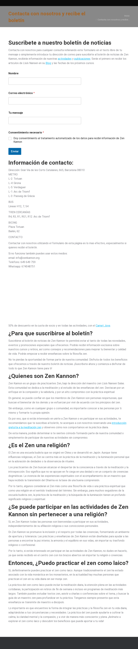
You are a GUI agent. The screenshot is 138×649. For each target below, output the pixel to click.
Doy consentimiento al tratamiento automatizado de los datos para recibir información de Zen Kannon (68, 140)
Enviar (15, 151)
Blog (48, 63)
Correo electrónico (21, 93)
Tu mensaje (15, 112)
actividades (65, 58)
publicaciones (82, 58)
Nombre (13, 73)
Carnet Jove (103, 325)
